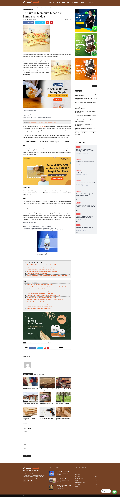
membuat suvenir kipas (45, 342)
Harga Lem (77, 484)
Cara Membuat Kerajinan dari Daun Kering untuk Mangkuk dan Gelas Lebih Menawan (46, 230)
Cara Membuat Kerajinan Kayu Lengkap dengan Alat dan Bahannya (63, 473)
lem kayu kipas (29, 342)
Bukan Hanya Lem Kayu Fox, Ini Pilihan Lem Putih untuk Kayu (86, 99)
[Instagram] (28, 480)
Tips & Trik (30, 9)
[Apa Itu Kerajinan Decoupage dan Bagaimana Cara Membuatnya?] (47, 397)
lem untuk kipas (37, 342)
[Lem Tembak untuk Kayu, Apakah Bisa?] (47, 412)
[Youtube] (31, 480)
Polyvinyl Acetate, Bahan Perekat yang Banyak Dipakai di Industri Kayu (85, 103)
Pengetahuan (65, 2)
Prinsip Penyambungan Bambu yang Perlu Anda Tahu (40, 293)
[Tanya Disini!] (114, 491)
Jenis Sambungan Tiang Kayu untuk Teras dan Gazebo (85, 116)
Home (24, 7)
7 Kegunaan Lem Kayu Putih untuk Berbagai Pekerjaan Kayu (40, 228)
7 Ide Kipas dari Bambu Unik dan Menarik (37, 273)
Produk (51, 2)
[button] (95, 2)
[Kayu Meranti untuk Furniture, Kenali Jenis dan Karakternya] (63, 382)
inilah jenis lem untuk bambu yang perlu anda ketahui (42, 122)
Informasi (41, 416)
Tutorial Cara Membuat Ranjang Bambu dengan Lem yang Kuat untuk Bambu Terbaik (47, 275)
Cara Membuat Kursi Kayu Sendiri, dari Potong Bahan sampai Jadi (85, 94)
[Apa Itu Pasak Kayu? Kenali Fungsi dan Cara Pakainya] (63, 412)
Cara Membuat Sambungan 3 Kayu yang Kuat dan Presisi (85, 133)
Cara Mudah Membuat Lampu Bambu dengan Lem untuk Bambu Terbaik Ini (45, 304)
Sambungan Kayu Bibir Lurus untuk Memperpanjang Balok (83, 107)
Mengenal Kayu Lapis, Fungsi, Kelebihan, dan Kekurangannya (85, 129)
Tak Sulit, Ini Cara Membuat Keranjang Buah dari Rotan (40, 301)
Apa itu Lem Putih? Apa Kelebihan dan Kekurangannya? (38, 117)
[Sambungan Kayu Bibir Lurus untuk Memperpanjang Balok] (47, 382)
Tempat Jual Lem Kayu (80, 482)
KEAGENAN (75, 2)
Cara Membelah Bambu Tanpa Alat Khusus (37, 288)
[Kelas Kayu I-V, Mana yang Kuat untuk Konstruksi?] (63, 397)
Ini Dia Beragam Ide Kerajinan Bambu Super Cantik (39, 306)
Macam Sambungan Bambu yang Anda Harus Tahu (37, 226)
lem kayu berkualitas (26, 416)
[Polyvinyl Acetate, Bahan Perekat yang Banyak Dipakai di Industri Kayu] (30, 381)
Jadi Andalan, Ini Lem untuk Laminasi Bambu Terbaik (39, 284)
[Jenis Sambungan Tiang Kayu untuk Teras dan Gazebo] (30, 397)
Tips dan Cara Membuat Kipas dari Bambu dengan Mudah (41, 269)
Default (76, 480)
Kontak (91, 2)
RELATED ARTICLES (28, 374)
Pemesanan (84, 2)
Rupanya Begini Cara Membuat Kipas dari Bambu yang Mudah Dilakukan (44, 267)
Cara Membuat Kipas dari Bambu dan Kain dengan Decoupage (42, 271)
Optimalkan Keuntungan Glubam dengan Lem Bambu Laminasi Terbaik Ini (45, 299)
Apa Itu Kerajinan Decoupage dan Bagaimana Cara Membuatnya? (85, 120)
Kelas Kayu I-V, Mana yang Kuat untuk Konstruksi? (83, 125)
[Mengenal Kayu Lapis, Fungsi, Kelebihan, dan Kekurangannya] (30, 412)
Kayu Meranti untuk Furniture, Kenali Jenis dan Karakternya (85, 112)
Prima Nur (26, 19)
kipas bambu (42, 126)
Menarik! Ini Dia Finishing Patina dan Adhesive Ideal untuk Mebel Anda (44, 264)
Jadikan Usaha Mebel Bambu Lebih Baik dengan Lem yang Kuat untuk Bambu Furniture (48, 291)
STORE (58, 2)
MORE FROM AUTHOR (39, 374)
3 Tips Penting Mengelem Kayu (32, 115)
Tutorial (76, 488)
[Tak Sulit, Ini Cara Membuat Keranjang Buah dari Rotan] (52, 480)
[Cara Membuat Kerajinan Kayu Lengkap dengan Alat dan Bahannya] (51, 473)
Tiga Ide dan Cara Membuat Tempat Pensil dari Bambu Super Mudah (43, 295)
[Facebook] (24, 480)
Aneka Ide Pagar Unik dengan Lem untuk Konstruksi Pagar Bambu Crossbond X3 (46, 286)
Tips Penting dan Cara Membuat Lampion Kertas (36, 114)
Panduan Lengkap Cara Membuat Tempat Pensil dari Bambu (41, 297)
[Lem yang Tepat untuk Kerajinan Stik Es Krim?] (51, 487)
